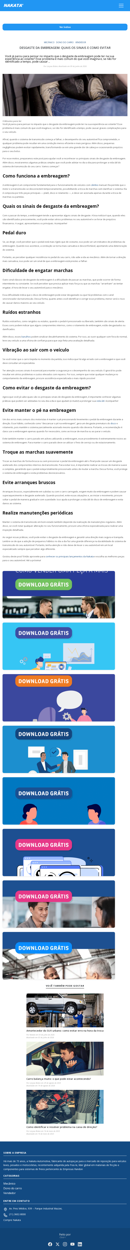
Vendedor (9, 1193)
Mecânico (9, 1183)
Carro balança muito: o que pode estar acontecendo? (58, 1079)
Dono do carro (12, 1188)
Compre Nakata (12, 1220)
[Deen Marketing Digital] (62, 1237)
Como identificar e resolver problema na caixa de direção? (61, 1127)
